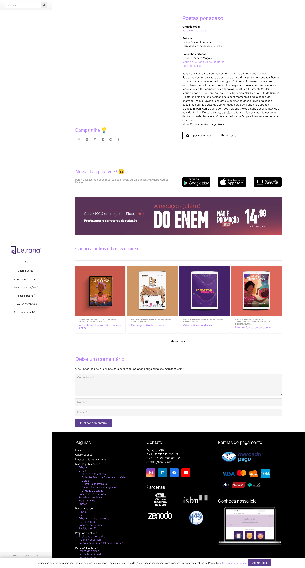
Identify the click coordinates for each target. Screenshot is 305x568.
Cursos (82, 504)
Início (78, 450)
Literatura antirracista (94, 484)
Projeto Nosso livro (90, 539)
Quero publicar (84, 454)
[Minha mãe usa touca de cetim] (256, 291)
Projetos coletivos (86, 533)
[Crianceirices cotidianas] (204, 291)
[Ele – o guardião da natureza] (152, 291)
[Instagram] (150, 472)
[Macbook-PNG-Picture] (250, 526)
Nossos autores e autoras (90, 459)
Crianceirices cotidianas (197, 325)
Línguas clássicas (92, 490)
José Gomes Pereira (194, 30)
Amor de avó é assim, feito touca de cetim (100, 326)
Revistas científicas (90, 497)
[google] (196, 182)
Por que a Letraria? (86, 547)
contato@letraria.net (158, 462)
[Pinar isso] (111, 139)
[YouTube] (185, 472)
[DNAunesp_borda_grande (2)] (196, 518)
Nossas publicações (87, 464)
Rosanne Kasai (191, 65)
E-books (83, 467)
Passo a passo (84, 508)
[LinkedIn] (162, 472)
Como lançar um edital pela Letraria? (100, 543)
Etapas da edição (88, 551)
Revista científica (88, 528)
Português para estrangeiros (99, 487)
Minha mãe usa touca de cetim (253, 327)
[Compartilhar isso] (87, 139)
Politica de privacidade (234, 562)
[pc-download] (268, 182)
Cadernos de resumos (92, 494)
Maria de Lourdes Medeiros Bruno (203, 62)
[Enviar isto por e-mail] (79, 139)
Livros (82, 470)
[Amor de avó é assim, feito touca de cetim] (100, 291)
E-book (82, 512)
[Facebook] (174, 472)
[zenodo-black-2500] (160, 515)
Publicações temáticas (92, 474)
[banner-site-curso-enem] (178, 216)
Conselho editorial (89, 554)
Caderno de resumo (90, 525)
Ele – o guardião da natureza (147, 325)
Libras (85, 480)
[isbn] (196, 500)
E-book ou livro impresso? (94, 518)
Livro (81, 515)
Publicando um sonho (91, 536)
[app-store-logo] (232, 182)
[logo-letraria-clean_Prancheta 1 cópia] (26, 250)
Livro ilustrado (87, 521)
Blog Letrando (86, 500)
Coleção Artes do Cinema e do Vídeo (104, 477)
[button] (37, 287)
